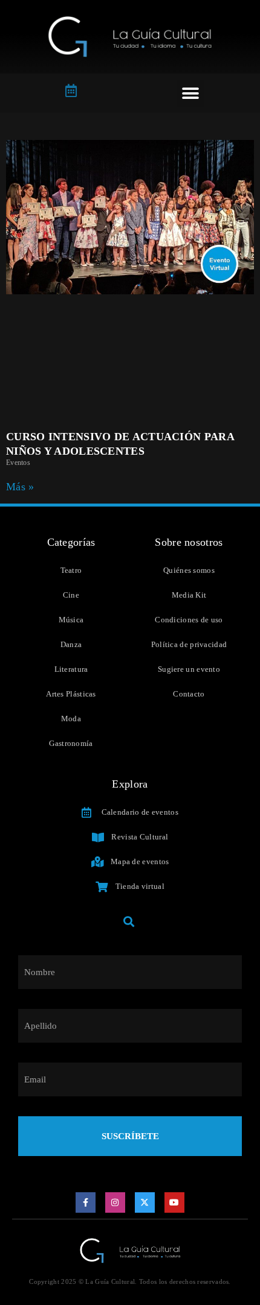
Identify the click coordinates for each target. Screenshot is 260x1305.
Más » (20, 487)
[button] (190, 93)
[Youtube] (174, 1202)
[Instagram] (115, 1202)
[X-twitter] (145, 1202)
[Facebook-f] (86, 1202)
